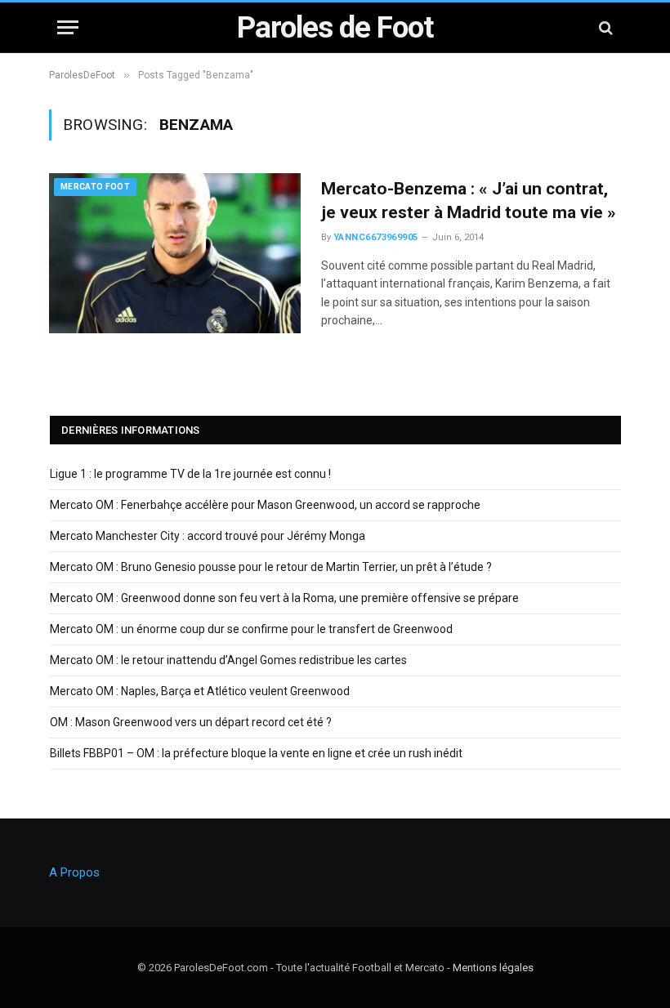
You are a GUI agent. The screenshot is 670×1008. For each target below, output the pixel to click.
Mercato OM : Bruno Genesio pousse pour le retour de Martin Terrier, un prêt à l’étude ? (271, 566)
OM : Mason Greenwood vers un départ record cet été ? (191, 722)
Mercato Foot (95, 186)
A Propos (74, 872)
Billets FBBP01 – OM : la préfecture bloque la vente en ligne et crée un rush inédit (256, 753)
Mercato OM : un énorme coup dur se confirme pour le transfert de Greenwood (251, 629)
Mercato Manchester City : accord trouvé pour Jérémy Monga (207, 535)
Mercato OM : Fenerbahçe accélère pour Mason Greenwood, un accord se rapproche (265, 504)
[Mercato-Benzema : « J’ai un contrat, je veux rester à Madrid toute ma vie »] (175, 253)
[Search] (604, 27)
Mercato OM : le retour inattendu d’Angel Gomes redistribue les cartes (228, 660)
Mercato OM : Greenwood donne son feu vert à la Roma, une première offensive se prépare (284, 597)
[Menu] (67, 27)
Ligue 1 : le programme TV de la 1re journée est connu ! (190, 473)
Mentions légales (493, 967)
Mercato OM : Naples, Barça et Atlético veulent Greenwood (200, 691)
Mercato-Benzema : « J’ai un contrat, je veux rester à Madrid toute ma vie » (468, 200)
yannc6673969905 (375, 237)
